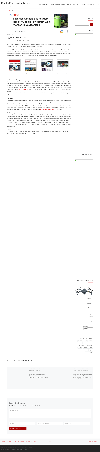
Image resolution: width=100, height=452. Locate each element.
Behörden (85, 338)
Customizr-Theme (23, 449)
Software (85, 350)
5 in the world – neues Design (80, 370)
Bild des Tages (90, 327)
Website (68, 423)
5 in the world (90, 307)
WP (8, 449)
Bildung (80, 340)
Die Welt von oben (89, 298)
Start (7, 10)
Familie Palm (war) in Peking (12, 447)
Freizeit (90, 343)
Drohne (90, 340)
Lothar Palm (11, 40)
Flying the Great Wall (35, 370)
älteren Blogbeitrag (23, 89)
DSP (80, 343)
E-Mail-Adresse (43, 423)
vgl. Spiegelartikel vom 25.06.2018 (48, 109)
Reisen (85, 347)
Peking (80, 347)
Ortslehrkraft (89, 345)
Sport (91, 350)
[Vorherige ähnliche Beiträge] (88, 363)
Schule (90, 347)
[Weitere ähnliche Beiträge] (91, 363)
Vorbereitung (89, 352)
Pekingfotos (91, 316)
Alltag (10, 10)
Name (12, 423)
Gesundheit (81, 345)
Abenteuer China (90, 310)
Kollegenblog (90, 314)
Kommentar (14, 410)
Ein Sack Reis (90, 312)
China (85, 340)
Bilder (90, 338)
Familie (85, 343)
